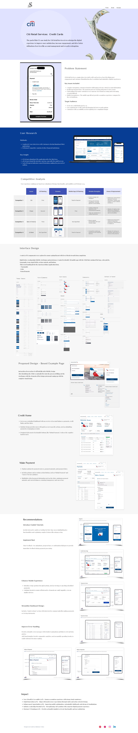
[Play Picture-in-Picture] (57, 120)
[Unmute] (24, 120)
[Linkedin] (114, 726)
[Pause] (22, 120)
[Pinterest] (100, 726)
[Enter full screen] (59, 120)
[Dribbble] (104, 726)
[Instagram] (109, 726)
